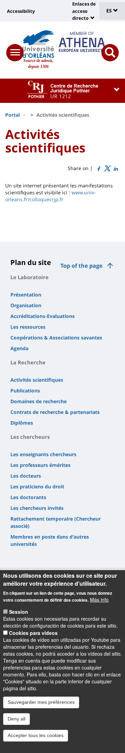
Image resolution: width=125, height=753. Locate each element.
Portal (12, 115)
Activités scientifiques (36, 379)
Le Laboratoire (29, 277)
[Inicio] (38, 44)
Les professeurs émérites (40, 465)
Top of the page (81, 265)
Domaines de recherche (38, 401)
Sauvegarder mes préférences (41, 702)
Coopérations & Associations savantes (56, 337)
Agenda (19, 348)
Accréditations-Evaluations (42, 316)
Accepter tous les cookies (36, 735)
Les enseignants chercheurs (43, 454)
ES (109, 10)
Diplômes (21, 422)
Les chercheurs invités (37, 508)
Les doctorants (28, 497)
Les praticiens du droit (37, 486)
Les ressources (27, 327)
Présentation (25, 294)
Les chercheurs (30, 436)
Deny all (16, 718)
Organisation (25, 305)
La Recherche (27, 362)
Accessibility (21, 11)
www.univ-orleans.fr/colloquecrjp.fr (50, 196)
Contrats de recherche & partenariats (55, 412)
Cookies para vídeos (33, 632)
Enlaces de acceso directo (84, 11)
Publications (25, 390)
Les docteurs (25, 475)
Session (18, 611)
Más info (99, 599)
